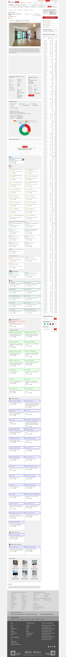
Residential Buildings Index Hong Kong (17, 614)
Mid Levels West (13, 593)
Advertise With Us (14, 628)
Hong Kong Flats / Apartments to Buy (48, 633)
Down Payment (22, 103)
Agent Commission (33, 103)
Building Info (18, 20)
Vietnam (17, 619)
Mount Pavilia (46, 595)
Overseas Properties (41, 0)
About (12, 625)
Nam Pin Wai (24, 604)
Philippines (23, 619)
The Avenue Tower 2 (36, 599)
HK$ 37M (34, 566)
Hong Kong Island (36, 593)
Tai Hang (23, 609)
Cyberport (23, 607)
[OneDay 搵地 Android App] (37, 652)
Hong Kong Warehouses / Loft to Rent (48, 628)
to (24, 6)
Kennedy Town (24, 601)
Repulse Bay (24, 595)
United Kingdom (29, 634)
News (12, 626)
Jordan (12, 609)
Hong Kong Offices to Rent (46, 626)
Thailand (27, 619)
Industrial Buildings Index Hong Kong (46, 614)
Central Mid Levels (14, 604)
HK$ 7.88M (25, 566)
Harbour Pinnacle (36, 609)
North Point (24, 606)
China (27, 628)
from (18, 6)
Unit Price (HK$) (12, 103)
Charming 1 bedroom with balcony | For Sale (15, 568)
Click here (25, 146)
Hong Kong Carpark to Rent (46, 631)
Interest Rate (12, 107)
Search (49, 6)
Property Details (12, 20)
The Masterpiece (36, 604)
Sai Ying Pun (13, 606)
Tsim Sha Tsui (24, 599)
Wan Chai (12, 595)
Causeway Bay (24, 596)
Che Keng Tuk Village (47, 598)
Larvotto (34, 596)
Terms (16, 107)
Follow (31, 95)
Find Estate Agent (14, 633)
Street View (27, 20)
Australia (27, 625)
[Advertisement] (25, 64)
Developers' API (13, 641)
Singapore (32, 619)
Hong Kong (13, 619)
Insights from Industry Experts (16, 644)
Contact (12, 630)
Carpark (41, 2)
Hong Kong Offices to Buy (46, 634)
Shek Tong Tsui (24, 603)
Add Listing (48, 0)
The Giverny (46, 596)
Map (22, 20)
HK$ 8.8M (15, 566)
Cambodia (28, 626)
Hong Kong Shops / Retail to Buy (47, 637)
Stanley (23, 598)
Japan (27, 630)
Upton (34, 565)
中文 (57, 2)
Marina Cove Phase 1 (47, 599)
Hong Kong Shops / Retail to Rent (47, 630)
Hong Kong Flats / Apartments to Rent (48, 625)
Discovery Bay (13, 603)
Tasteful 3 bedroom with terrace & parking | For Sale (25, 579)
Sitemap (12, 634)
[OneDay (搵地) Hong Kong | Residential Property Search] (13, 1)
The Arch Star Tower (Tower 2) (38, 606)
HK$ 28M (24, 577)
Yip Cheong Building (25, 565)
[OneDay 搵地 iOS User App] (28, 652)
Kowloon (35, 603)
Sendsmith (56, 331)
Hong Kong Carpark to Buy (46, 639)
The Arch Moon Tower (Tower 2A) (38, 607)
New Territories (47, 593)
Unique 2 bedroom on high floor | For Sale (25, 568)
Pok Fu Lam (13, 607)
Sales (45, 36)
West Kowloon (13, 599)
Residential (23, 2)
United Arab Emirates (30, 633)
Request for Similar (50, 17)
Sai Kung (12, 601)
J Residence (35, 595)
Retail (47, 2)
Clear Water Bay (13, 598)
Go (55, 318)
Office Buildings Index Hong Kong (31, 614)
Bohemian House (15, 565)
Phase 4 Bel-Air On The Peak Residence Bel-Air (38, 598)
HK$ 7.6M (34, 577)
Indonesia (42, 619)
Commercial (30, 2)
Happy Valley (13, 596)
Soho (23, 593)
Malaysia (37, 619)
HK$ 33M (15, 577)
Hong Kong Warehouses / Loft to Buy (48, 636)
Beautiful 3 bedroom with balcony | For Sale (34, 568)
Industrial (35, 2)
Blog (11, 639)
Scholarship (13, 631)
